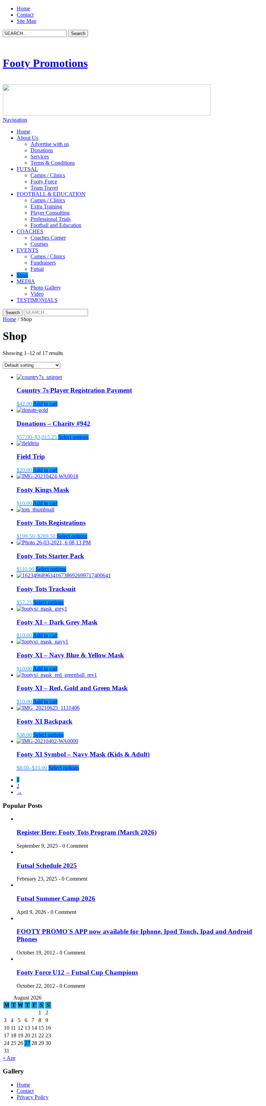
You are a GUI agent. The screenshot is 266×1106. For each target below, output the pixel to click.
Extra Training (46, 206)
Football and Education (55, 225)
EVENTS (27, 250)
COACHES (30, 231)
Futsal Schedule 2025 (47, 865)
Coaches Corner (48, 238)
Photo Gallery (45, 288)
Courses (39, 244)
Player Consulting (50, 213)
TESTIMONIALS (37, 300)
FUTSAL (27, 169)
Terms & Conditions (52, 163)
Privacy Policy (32, 1097)
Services (39, 156)
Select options (73, 437)
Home (23, 8)
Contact (25, 15)
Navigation (15, 120)
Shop (22, 275)
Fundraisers (43, 263)
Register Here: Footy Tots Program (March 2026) (87, 832)
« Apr (9, 1058)
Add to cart (45, 404)
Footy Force (43, 181)
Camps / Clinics (47, 175)
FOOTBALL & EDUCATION (51, 194)
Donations (41, 150)
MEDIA (26, 281)
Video (37, 294)
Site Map (26, 21)
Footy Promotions (45, 63)
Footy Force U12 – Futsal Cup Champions (77, 972)
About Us (27, 138)
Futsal (37, 269)
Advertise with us (49, 144)
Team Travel (44, 188)
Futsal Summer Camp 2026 (56, 898)
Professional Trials (50, 219)
